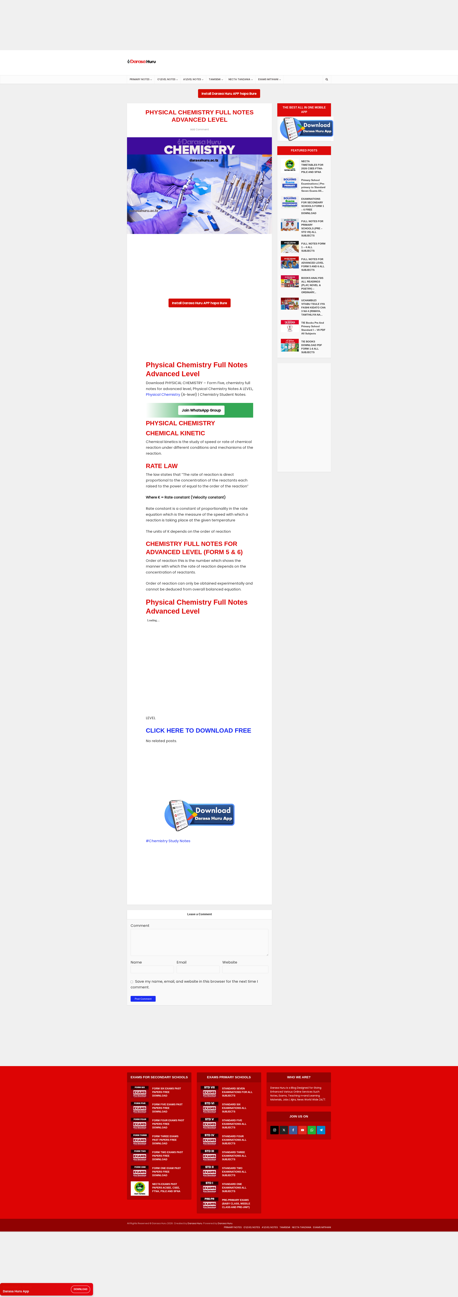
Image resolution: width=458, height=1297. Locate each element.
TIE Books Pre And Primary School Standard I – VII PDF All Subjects (313, 328)
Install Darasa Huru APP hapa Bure (229, 93)
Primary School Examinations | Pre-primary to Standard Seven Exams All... (313, 185)
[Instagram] (274, 1130)
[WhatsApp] (312, 1130)
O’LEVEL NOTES (166, 79)
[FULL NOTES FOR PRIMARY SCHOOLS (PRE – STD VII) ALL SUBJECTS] (291, 225)
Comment (140, 925)
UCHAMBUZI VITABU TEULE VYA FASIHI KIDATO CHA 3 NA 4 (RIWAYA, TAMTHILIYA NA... (313, 307)
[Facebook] (293, 1130)
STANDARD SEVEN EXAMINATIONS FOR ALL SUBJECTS (237, 1092)
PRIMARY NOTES (139, 79)
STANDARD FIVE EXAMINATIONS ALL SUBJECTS (234, 1124)
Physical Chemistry (163, 394)
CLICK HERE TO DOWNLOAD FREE (198, 730)
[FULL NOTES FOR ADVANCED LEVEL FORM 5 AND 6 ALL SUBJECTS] (291, 262)
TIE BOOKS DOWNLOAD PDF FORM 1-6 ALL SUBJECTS (311, 347)
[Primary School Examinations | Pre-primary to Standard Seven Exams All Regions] (291, 183)
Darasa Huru (195, 1223)
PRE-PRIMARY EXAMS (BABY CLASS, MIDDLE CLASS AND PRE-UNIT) (236, 1204)
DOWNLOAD (80, 1289)
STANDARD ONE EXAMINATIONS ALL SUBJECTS (234, 1188)
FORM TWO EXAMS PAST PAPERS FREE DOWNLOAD (167, 1156)
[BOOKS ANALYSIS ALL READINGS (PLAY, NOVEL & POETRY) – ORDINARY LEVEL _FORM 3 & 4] (291, 281)
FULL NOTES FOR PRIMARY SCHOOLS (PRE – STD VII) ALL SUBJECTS (312, 228)
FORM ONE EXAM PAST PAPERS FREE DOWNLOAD (166, 1172)
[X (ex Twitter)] (284, 1130)
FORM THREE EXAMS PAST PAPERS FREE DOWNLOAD (165, 1140)
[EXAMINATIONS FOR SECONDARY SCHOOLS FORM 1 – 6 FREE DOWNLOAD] (291, 202)
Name (136, 962)
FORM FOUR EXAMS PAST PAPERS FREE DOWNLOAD (168, 1124)
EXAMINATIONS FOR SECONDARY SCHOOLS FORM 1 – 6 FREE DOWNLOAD (312, 206)
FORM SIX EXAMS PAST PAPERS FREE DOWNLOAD (166, 1092)
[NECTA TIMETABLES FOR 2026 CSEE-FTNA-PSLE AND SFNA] (291, 166)
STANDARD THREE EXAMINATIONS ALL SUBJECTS (234, 1156)
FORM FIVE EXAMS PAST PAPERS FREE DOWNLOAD (167, 1108)
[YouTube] (302, 1130)
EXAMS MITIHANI (268, 79)
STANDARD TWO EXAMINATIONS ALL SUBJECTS (234, 1172)
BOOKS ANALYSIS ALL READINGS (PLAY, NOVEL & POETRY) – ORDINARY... (312, 285)
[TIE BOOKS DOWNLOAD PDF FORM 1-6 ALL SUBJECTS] (291, 345)
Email (181, 962)
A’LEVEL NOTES (192, 79)
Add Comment (199, 129)
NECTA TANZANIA (239, 79)
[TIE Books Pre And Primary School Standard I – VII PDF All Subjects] (291, 326)
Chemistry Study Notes (169, 840)
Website (229, 962)
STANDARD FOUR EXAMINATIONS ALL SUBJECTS (234, 1140)
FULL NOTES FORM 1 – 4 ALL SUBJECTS (313, 247)
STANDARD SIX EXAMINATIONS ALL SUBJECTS (234, 1108)
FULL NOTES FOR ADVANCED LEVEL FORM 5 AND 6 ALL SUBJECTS (313, 264)
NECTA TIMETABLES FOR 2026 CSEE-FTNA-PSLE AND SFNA (312, 166)
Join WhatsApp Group (201, 410)
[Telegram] (321, 1130)
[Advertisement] (107, 25)
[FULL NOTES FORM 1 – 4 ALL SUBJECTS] (291, 247)
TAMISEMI (215, 79)
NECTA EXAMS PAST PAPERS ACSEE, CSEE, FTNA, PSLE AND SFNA (166, 1188)
